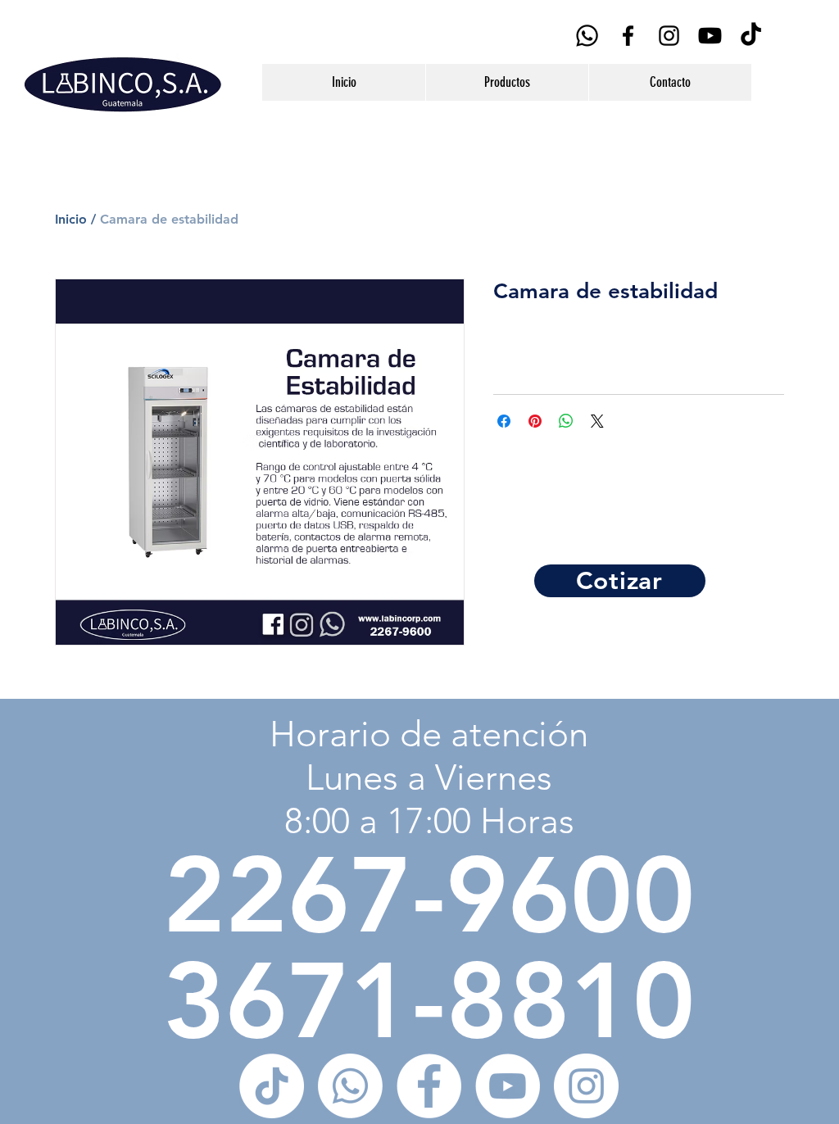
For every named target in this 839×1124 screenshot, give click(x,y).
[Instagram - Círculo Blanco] (586, 1086)
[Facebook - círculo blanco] (429, 1086)
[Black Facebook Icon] (628, 35)
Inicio (71, 219)
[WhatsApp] (587, 35)
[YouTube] (709, 35)
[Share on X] (597, 421)
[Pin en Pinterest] (535, 421)
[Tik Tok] (750, 35)
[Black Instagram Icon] (669, 35)
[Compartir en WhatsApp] (566, 421)
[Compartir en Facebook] (504, 421)
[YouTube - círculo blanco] (507, 1086)
